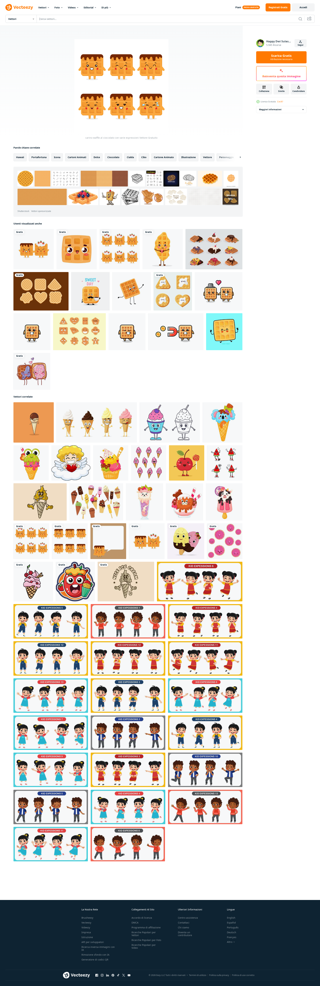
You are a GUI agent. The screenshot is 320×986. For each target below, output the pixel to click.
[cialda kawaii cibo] (76, 249)
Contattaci (183, 922)
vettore (207, 157)
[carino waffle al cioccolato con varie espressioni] (70, 541)
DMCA (135, 922)
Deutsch (231, 932)
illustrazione (188, 157)
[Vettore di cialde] (41, 291)
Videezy (85, 927)
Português (233, 927)
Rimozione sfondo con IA (95, 954)
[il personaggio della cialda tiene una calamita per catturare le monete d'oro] (175, 331)
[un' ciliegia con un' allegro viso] (186, 463)
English (231, 917)
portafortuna (39, 157)
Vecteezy (86, 922)
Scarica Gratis (281, 57)
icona (57, 157)
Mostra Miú (230, 197)
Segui (300, 45)
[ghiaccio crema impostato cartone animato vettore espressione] (148, 463)
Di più (104, 7)
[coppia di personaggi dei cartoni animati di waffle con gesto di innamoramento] (218, 291)
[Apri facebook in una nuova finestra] (96, 975)
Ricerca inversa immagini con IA (98, 948)
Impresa (86, 932)
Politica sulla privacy (219, 975)
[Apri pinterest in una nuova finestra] (113, 975)
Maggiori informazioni (270, 109)
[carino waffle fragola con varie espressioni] (119, 249)
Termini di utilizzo (197, 975)
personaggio (226, 157)
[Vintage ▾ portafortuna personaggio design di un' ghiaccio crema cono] (40, 502)
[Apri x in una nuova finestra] (123, 975)
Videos (72, 7)
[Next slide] (237, 157)
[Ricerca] (300, 19)
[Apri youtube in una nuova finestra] (129, 975)
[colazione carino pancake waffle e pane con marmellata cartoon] (31, 371)
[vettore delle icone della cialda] (213, 249)
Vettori (42, 7)
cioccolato (113, 157)
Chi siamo (183, 927)
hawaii (20, 157)
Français (231, 937)
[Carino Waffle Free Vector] (79, 331)
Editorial (88, 7)
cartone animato (164, 157)
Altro (229, 942)
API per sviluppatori (92, 942)
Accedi (303, 7)
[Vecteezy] (19, 7)
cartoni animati (77, 157)
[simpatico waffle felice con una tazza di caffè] (90, 291)
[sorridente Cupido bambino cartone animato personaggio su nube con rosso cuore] (70, 463)
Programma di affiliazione (146, 927)
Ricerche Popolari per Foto (146, 940)
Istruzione (87, 937)
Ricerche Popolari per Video (144, 946)
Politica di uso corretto (243, 975)
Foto (57, 7)
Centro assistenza (188, 917)
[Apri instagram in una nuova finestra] (102, 975)
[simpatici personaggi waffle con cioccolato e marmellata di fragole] (33, 249)
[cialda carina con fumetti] (108, 541)
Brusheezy (87, 917)
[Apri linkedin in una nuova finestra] (107, 975)
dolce (97, 157)
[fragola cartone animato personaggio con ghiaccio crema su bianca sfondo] (75, 581)
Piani (238, 7)
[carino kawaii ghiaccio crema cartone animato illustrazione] (33, 581)
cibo (143, 157)
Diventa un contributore (185, 934)
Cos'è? (280, 101)
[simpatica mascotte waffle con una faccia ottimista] (31, 331)
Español (231, 922)
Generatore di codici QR (94, 959)
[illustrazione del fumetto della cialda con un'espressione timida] (127, 331)
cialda (130, 157)
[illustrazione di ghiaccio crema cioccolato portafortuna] (33, 422)
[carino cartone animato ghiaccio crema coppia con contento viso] (185, 541)
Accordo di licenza (142, 917)
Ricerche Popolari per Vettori (144, 934)
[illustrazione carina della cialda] (173, 291)
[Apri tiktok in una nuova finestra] (118, 975)
